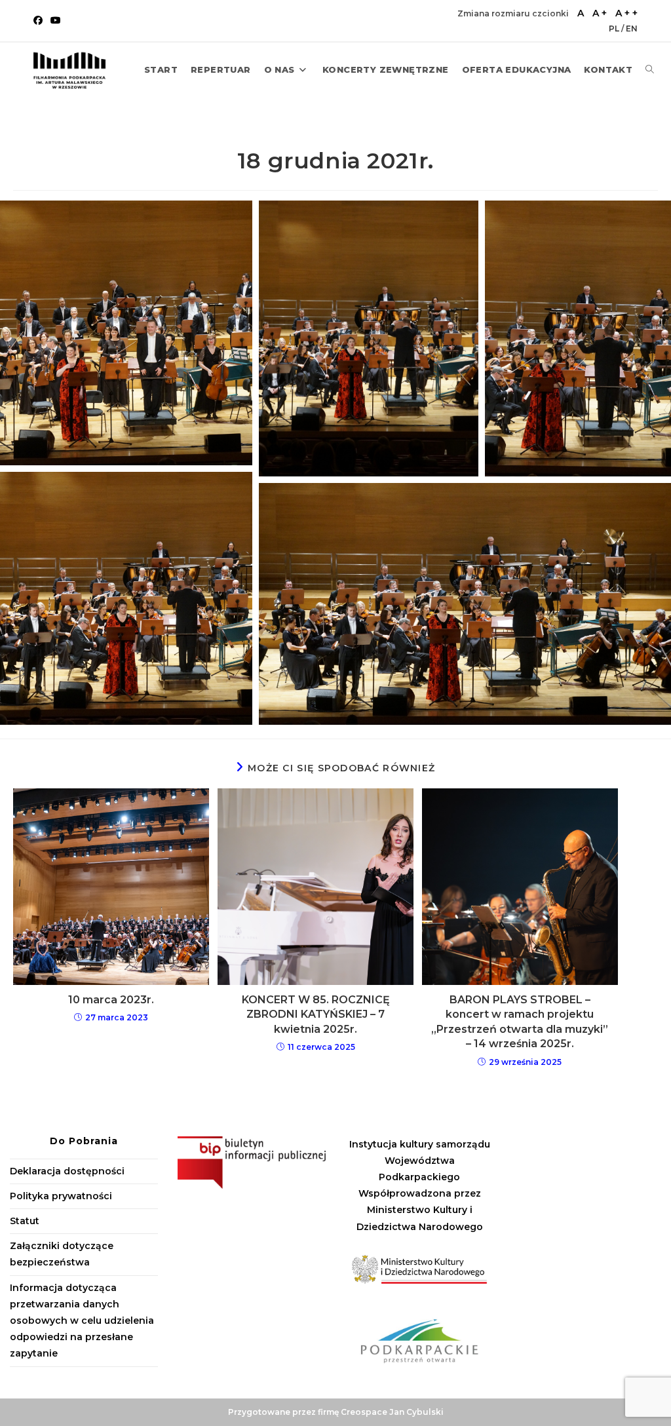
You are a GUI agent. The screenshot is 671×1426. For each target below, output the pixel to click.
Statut (24, 1221)
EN (632, 28)
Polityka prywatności (61, 1196)
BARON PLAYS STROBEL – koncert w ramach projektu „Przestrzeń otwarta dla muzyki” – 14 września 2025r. (519, 1021)
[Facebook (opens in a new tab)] (40, 20)
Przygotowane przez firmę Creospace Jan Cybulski (336, 1412)
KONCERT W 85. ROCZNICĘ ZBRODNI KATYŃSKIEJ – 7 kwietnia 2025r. (316, 1014)
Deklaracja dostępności (67, 1171)
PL (615, 28)
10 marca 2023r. (111, 999)
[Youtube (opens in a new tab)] (56, 20)
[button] (126, 333)
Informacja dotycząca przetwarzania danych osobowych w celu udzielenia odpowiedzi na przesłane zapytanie (82, 1321)
